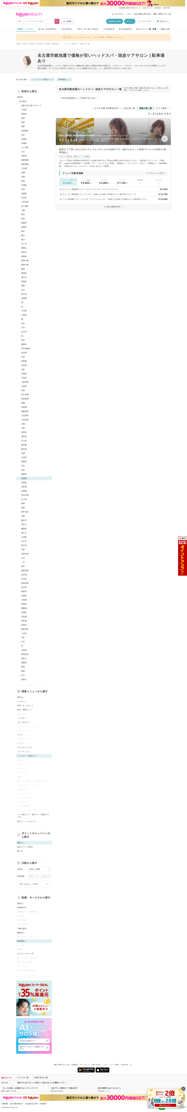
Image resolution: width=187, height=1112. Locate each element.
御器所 (24, 591)
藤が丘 (24, 520)
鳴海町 (24, 256)
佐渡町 (24, 612)
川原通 (24, 600)
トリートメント (23, 752)
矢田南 (24, 365)
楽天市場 (166, 8)
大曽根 (24, 386)
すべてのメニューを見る (155, 173)
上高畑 (24, 168)
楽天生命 (158, 8)
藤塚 (23, 269)
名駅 (23, 126)
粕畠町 (24, 227)
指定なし (21, 697)
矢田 (23, 357)
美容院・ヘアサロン (25, 29)
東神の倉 (25, 260)
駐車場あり (56, 44)
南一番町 (25, 206)
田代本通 (25, 495)
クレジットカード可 (25, 954)
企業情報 (4, 1104)
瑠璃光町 (25, 411)
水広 (23, 290)
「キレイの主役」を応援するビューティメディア (19, 1088)
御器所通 (25, 570)
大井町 (24, 315)
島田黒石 (25, 654)
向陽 (23, 453)
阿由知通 (25, 583)
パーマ (20, 735)
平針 (23, 637)
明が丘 (24, 524)
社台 (23, 558)
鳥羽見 (24, 432)
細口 (23, 235)
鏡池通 (47, 44)
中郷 (23, 177)
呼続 (23, 219)
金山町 (24, 198)
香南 (23, 508)
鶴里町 (24, 223)
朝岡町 (24, 474)
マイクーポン (146, 21)
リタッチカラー (23, 722)
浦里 (23, 286)
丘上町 (24, 499)
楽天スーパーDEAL (25, 847)
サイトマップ (84, 1065)
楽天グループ (147, 8)
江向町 (24, 110)
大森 (23, 428)
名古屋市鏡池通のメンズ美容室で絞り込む (78, 98)
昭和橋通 (25, 164)
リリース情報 (114, 1065)
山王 (23, 152)
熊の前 (24, 294)
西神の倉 (25, 265)
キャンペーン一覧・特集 (146, 29)
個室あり (21, 933)
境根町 (24, 663)
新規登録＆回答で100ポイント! (130, 8)
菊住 (23, 214)
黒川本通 (25, 395)
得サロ (20, 851)
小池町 (24, 537)
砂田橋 (24, 361)
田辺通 (24, 617)
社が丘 (24, 541)
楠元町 (24, 449)
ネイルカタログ (125, 29)
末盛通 (24, 491)
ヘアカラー (21, 718)
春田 (23, 181)
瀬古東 (24, 436)
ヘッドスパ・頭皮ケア (70, 44)
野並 (23, 667)
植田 (23, 671)
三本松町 (25, 202)
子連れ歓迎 (21, 928)
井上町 (24, 441)
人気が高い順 (129, 108)
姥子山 (24, 277)
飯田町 (24, 344)
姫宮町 (24, 625)
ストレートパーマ (24, 747)
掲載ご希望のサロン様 (162, 14)
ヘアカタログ (108, 29)
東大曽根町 (25, 348)
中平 (23, 642)
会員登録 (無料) (114, 21)
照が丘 (24, 533)
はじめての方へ (118, 14)
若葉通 (24, 407)
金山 (23, 323)
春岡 (23, 503)
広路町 (24, 596)
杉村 (23, 390)
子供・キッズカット (25, 706)
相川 (23, 240)
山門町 (24, 457)
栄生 (23, 135)
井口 (23, 675)
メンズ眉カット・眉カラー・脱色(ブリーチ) (33, 815)
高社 (23, 566)
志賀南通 (25, 399)
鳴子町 (24, 252)
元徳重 (24, 298)
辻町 (23, 369)
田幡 (23, 403)
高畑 (23, 172)
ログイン (129, 21)
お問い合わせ (96, 1065)
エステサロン (66, 29)
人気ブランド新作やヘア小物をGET (64, 1088)
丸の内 (24, 332)
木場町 (24, 185)
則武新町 (25, 131)
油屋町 (24, 193)
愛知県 (32, 44)
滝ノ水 (24, 244)
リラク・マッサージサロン (88, 29)
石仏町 (24, 579)
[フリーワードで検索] (57, 21)
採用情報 (43, 1104)
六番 (23, 210)
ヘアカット (21, 701)
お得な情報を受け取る (142, 14)
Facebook (124, 1065)
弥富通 (24, 621)
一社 (23, 562)
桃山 (23, 231)
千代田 (24, 311)
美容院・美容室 (21, 44)
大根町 (24, 650)
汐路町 (24, 604)
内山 (23, 470)
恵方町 (24, 587)
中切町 (24, 378)
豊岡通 (24, 608)
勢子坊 (24, 545)
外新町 (24, 156)
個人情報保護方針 (16, 1104)
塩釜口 (24, 679)
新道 (23, 118)
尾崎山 (24, 248)
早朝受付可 (21, 907)
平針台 (24, 658)
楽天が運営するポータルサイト (109, 1088)
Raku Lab (165, 29)
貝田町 (24, 114)
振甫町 (24, 462)
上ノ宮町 (25, 147)
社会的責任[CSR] (31, 1104)
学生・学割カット (24, 710)
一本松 (24, 633)
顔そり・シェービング (26, 821)
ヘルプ (128, 14)
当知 (23, 189)
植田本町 (25, 629)
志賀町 (24, 374)
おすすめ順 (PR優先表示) (106, 108)
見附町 (24, 482)
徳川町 (24, 353)
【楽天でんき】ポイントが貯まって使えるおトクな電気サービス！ (41, 1083)
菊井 (23, 122)
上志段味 (25, 415)
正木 (23, 327)
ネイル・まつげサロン (47, 29)
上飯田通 (25, 382)
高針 (23, 550)
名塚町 (24, 139)
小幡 (23, 424)
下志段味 (25, 420)
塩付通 (24, 575)
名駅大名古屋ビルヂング (31, 105)
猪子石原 (25, 512)
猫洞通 (24, 445)
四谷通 (24, 487)
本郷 (23, 516)
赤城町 (24, 143)
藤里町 (24, 529)
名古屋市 (40, 44)
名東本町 (25, 554)
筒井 (23, 340)
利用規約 (74, 1065)
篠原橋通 (25, 160)
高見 (23, 466)
